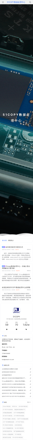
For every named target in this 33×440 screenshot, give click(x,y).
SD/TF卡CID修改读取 (22, 419)
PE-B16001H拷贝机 (8, 425)
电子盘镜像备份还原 (19, 431)
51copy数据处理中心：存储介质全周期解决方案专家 (14, 381)
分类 (5, 240)
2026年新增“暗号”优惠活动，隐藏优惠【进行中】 (14, 390)
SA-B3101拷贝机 (19, 428)
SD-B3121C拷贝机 (7, 415)
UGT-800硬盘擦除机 (19, 412)
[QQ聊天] (7, 329)
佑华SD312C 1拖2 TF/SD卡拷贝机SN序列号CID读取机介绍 (14, 393)
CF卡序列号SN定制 (19, 415)
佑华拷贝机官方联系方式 (14, 247)
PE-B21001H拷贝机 (18, 437)
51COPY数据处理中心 (16, 2)
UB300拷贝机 (18, 425)
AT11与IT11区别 (20, 422)
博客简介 (29, 249)
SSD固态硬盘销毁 (7, 412)
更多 (28, 402)
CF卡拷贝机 (18, 434)
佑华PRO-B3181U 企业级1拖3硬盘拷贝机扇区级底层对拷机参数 (14, 384)
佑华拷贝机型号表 (7, 431)
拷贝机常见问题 (7, 437)
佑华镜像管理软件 (7, 375)
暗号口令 (14, 406)
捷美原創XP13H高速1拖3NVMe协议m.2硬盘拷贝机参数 (14, 387)
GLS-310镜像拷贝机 (8, 428)
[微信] (26, 329)
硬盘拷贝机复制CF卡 (20, 409)
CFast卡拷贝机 (7, 406)
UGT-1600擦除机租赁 (8, 422)
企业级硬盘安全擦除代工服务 (10, 369)
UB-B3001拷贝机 (23, 406)
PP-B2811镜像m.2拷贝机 (9, 419)
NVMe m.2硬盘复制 (8, 434)
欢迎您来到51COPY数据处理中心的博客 (16, 287)
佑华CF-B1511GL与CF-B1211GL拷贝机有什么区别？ (14, 396)
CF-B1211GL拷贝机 (8, 409)
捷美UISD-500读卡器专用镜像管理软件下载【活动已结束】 (14, 378)
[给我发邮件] (16, 329)
